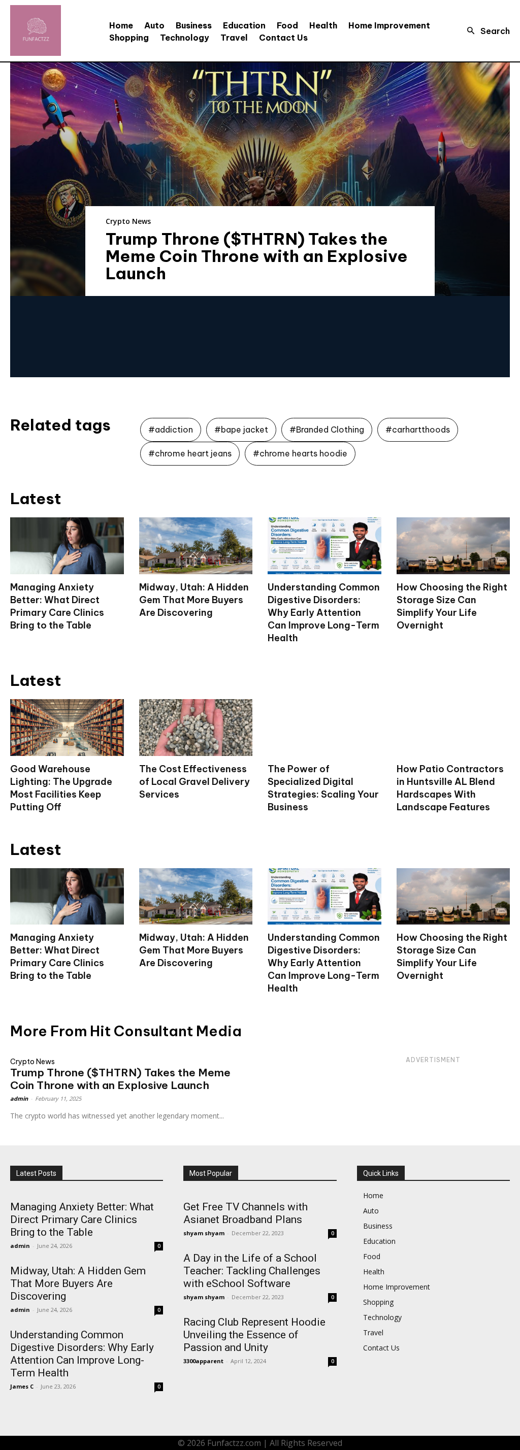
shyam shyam (203, 1233)
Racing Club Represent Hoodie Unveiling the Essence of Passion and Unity (254, 1335)
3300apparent (203, 1361)
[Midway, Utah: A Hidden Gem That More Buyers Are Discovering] (196, 545)
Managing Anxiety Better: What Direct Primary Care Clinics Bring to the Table (57, 956)
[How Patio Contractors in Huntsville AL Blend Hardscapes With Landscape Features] (453, 727)
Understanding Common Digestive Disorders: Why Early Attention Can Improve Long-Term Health (324, 612)
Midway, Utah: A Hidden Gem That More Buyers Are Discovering (194, 599)
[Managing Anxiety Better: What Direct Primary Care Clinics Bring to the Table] (67, 545)
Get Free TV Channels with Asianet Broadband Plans (245, 1213)
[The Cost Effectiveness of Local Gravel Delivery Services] (196, 727)
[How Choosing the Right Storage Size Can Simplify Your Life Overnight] (453, 545)
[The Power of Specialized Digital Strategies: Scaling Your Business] (324, 727)
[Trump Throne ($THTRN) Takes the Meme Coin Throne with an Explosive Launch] (260, 179)
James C (22, 1386)
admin (19, 1098)
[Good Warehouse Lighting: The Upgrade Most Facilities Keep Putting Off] (67, 727)
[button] (485, 31)
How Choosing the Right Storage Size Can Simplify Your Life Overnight (452, 956)
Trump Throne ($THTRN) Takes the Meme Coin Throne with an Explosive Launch (257, 255)
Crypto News (128, 221)
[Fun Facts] (35, 30)
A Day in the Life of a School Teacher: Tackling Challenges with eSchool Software (251, 1271)
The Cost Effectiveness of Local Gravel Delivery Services (194, 781)
